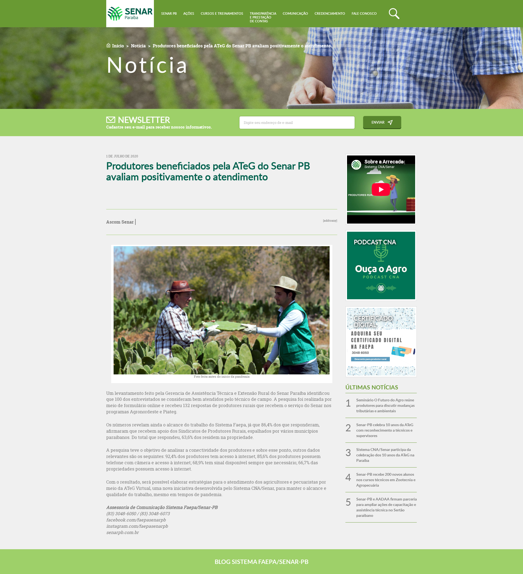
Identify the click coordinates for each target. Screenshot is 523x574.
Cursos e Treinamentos (222, 13)
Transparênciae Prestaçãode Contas (263, 17)
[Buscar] (394, 13)
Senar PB (169, 13)
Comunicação (295, 13)
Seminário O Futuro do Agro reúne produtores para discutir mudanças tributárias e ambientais (385, 405)
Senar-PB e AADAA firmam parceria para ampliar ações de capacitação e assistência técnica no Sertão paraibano (386, 507)
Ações (188, 13)
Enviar (378, 122)
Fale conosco (364, 13)
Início (118, 46)
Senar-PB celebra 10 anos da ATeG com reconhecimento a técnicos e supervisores (384, 430)
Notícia (138, 46)
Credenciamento (330, 13)
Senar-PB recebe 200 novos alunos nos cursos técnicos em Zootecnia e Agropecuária (385, 480)
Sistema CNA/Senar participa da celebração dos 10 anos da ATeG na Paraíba (385, 455)
